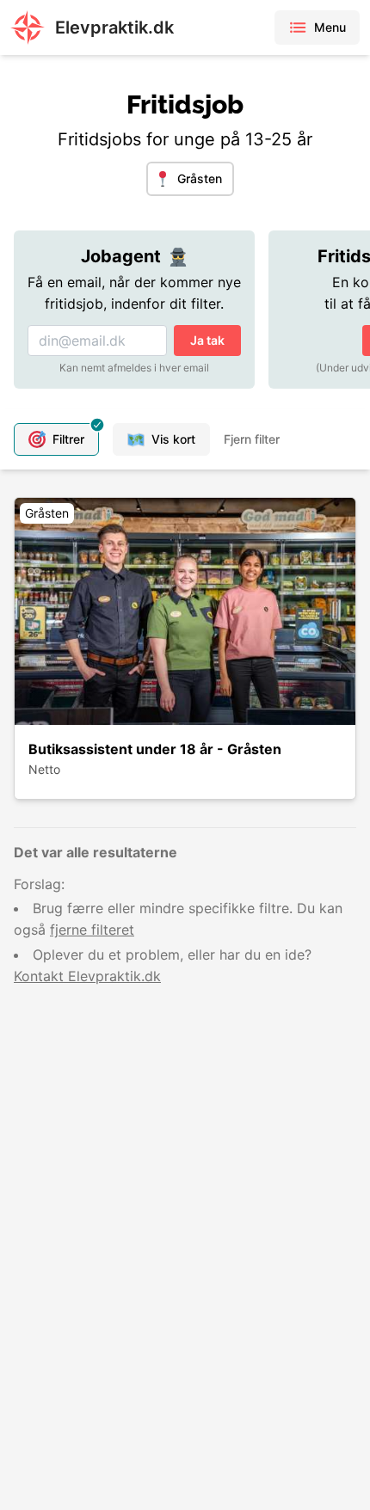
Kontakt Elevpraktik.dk (87, 976)
